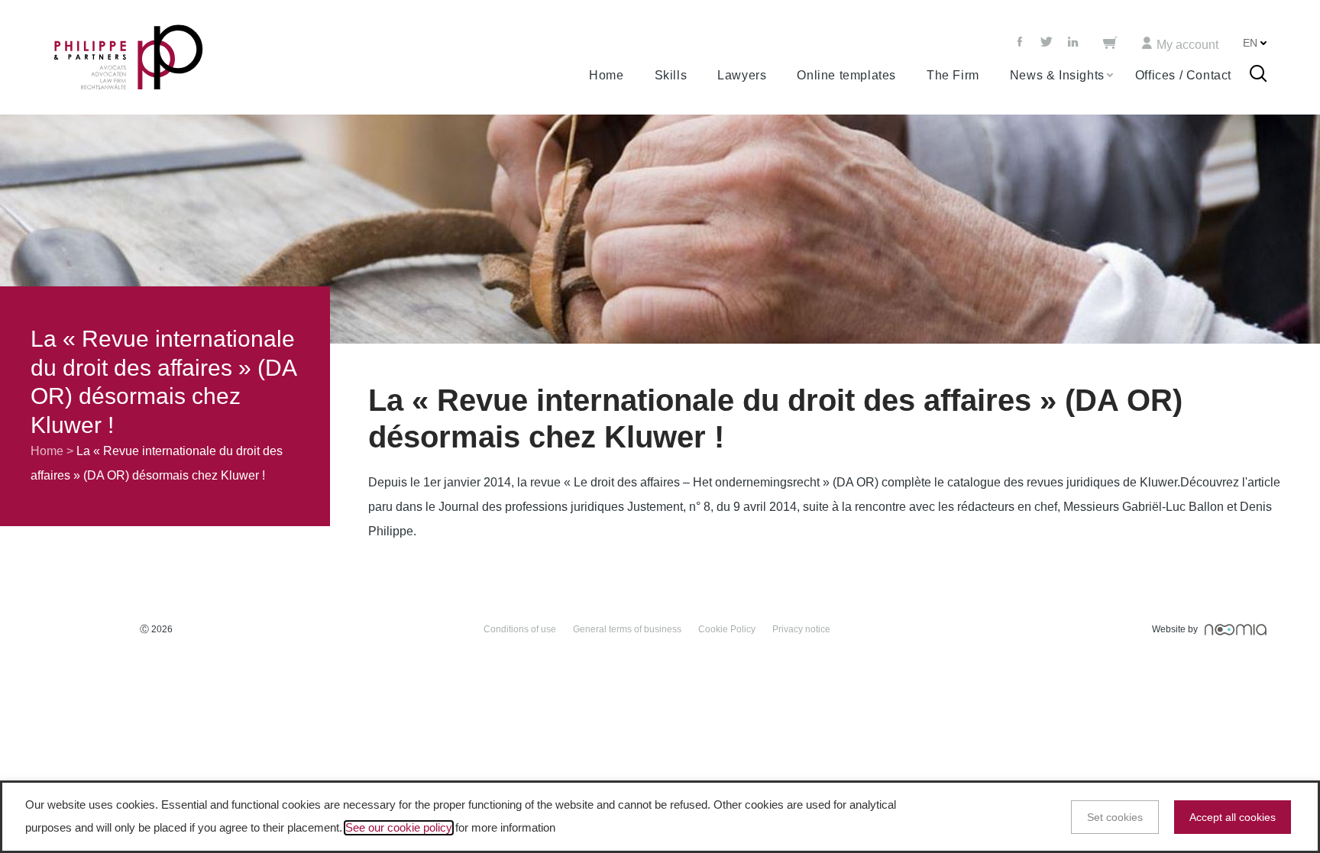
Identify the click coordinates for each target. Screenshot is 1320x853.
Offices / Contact (1183, 75)
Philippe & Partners (128, 57)
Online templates (846, 75)
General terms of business (627, 629)
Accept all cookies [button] (1232, 817)
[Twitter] (1046, 42)
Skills (671, 75)
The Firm (953, 75)
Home (606, 75)
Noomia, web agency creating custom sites (1236, 629)
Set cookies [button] (1115, 817)
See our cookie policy (398, 828)
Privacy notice (801, 629)
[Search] (1258, 75)
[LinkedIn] (1073, 42)
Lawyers (741, 75)
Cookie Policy (726, 629)
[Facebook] (1021, 42)
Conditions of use (520, 629)
